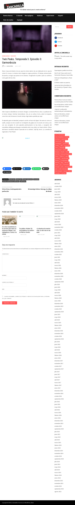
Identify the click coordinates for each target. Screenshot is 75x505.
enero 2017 (57, 388)
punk (62, 166)
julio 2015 (57, 431)
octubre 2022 (58, 230)
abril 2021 (57, 262)
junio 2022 (57, 232)
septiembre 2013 (59, 489)
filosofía (62, 152)
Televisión (13, 56)
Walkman (40, 15)
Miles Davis (67, 162)
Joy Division (57, 158)
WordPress (27, 502)
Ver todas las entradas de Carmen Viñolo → (23, 203)
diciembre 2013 (58, 481)
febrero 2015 (58, 445)
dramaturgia (62, 147)
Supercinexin (50, 15)
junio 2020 (57, 287)
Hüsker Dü (62, 156)
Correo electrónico (8, 282)
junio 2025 (57, 189)
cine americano (58, 143)
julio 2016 (57, 401)
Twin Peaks (23, 181)
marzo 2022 (57, 241)
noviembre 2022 (58, 227)
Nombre (4, 275)
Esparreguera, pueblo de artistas (63, 70)
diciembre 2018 (58, 331)
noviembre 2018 (58, 333)
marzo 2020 (57, 295)
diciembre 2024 (58, 205)
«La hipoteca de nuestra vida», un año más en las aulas (43, 230)
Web (3, 289)
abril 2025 (57, 194)
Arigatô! (60, 15)
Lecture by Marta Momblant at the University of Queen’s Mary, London (63, 87)
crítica (61, 145)
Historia (56, 156)
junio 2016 (57, 404)
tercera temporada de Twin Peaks (11, 181)
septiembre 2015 (59, 429)
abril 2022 (57, 238)
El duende (19, 15)
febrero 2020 (58, 298)
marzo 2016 (57, 412)
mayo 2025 (57, 192)
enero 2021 (57, 271)
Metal (62, 162)
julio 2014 (57, 461)
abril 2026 (57, 183)
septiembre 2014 (59, 459)
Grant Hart (57, 154)
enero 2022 (57, 246)
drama (56, 147)
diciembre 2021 (58, 249)
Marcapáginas (29, 15)
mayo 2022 (57, 235)
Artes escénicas (61, 134)
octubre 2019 (58, 309)
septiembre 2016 (59, 399)
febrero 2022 (58, 243)
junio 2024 (57, 216)
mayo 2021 (57, 260)
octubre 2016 (58, 396)
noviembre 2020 (58, 276)
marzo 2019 (57, 322)
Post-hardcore (66, 164)
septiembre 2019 (59, 312)
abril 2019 (57, 320)
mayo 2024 (57, 219)
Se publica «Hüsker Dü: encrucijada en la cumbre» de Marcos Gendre (26, 230)
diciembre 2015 (58, 421)
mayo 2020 (57, 290)
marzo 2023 (57, 224)
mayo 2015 (57, 437)
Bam (32, 502)
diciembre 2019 (58, 303)
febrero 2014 (58, 475)
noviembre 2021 (58, 252)
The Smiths (57, 173)
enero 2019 (57, 328)
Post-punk (57, 166)
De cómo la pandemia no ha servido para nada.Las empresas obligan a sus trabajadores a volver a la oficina (9, 230)
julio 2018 (57, 342)
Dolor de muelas (8, 20)
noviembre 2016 (58, 393)
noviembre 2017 (58, 363)
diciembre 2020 (58, 273)
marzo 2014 (57, 472)
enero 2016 (57, 418)
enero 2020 (57, 301)
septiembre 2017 (59, 369)
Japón (66, 156)
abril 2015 (57, 440)
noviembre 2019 (58, 306)
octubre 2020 (58, 279)
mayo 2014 (57, 467)
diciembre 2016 (58, 391)
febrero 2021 (58, 268)
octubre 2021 (58, 254)
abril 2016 (57, 410)
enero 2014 (57, 478)
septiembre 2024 (59, 213)
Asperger (19, 20)
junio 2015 (57, 434)
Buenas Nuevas (8, 15)
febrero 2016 (58, 415)
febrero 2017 (58, 385)
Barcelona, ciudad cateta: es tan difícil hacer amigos (61, 116)
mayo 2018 (57, 347)
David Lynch (12, 179)
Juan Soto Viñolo (65, 158)
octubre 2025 (58, 186)
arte (56, 134)
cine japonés (65, 143)
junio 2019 (57, 314)
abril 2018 (57, 350)
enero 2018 (57, 358)
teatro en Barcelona (63, 169)
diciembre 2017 (58, 361)
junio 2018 (57, 344)
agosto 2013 (57, 491)
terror (70, 171)
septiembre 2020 (59, 282)
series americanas (28, 179)
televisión (36, 179)
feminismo (57, 152)
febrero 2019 (58, 325)
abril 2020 (57, 292)
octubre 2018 (58, 336)
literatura (57, 160)
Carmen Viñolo (10, 66)
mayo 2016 (57, 407)
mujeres (56, 164)
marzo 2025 (57, 197)
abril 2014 (57, 470)
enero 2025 (57, 203)
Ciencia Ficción (58, 141)
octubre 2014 (58, 456)
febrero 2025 (58, 200)
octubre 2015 (58, 426)
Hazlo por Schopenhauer (66, 154)
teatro (56, 169)
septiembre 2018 (59, 339)
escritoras (65, 149)
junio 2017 (57, 374)
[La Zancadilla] (25, 6)
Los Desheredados (64, 160)
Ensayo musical (58, 149)
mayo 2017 (57, 377)
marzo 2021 (57, 265)
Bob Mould (57, 139)
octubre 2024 (58, 211)
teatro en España (58, 171)
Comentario (5, 254)
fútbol (67, 152)
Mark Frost (19, 179)
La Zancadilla (14, 502)
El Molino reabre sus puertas (62, 82)
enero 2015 (57, 448)
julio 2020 (57, 284)
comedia (57, 145)
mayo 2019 (57, 317)
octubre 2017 (58, 366)
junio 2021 (57, 257)
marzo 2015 (57, 442)
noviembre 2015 (58, 423)
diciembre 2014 (58, 451)
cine (63, 141)
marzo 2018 (57, 352)
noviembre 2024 (58, 208)
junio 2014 (57, 464)
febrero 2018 (58, 355)
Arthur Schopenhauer (59, 137)
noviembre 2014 (58, 453)
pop (61, 164)
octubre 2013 (58, 486)
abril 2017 (57, 380)
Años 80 (66, 137)
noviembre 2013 (58, 483)
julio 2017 (57, 371)
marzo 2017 (57, 382)
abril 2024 (57, 222)
